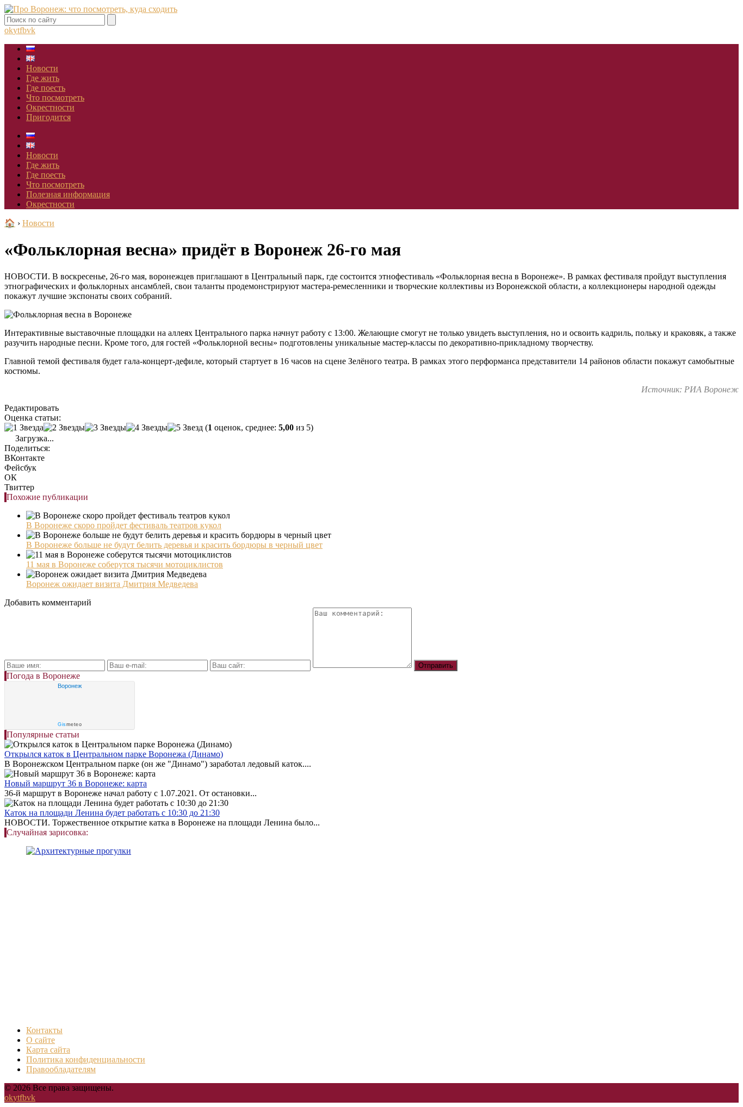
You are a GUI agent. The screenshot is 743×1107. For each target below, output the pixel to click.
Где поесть (45, 87)
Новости (42, 68)
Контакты (44, 1030)
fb (23, 30)
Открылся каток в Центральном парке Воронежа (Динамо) (113, 754)
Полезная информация (68, 194)
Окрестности (50, 107)
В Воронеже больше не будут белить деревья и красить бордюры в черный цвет (174, 544)
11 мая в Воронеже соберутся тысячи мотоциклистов (124, 564)
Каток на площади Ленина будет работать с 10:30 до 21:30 (112, 812)
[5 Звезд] (185, 428)
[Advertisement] (330, 941)
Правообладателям (61, 1069)
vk (31, 30)
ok (8, 30)
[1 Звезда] (24, 428)
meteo (70, 724)
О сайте (40, 1040)
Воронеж (70, 686)
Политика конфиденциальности (85, 1059)
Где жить (42, 78)
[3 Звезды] (105, 428)
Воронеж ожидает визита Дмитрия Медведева (112, 584)
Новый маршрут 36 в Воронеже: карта (75, 783)
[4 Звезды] (147, 428)
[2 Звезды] (64, 428)
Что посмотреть (55, 97)
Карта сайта (48, 1049)
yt (16, 30)
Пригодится (48, 117)
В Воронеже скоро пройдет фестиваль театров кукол (123, 525)
